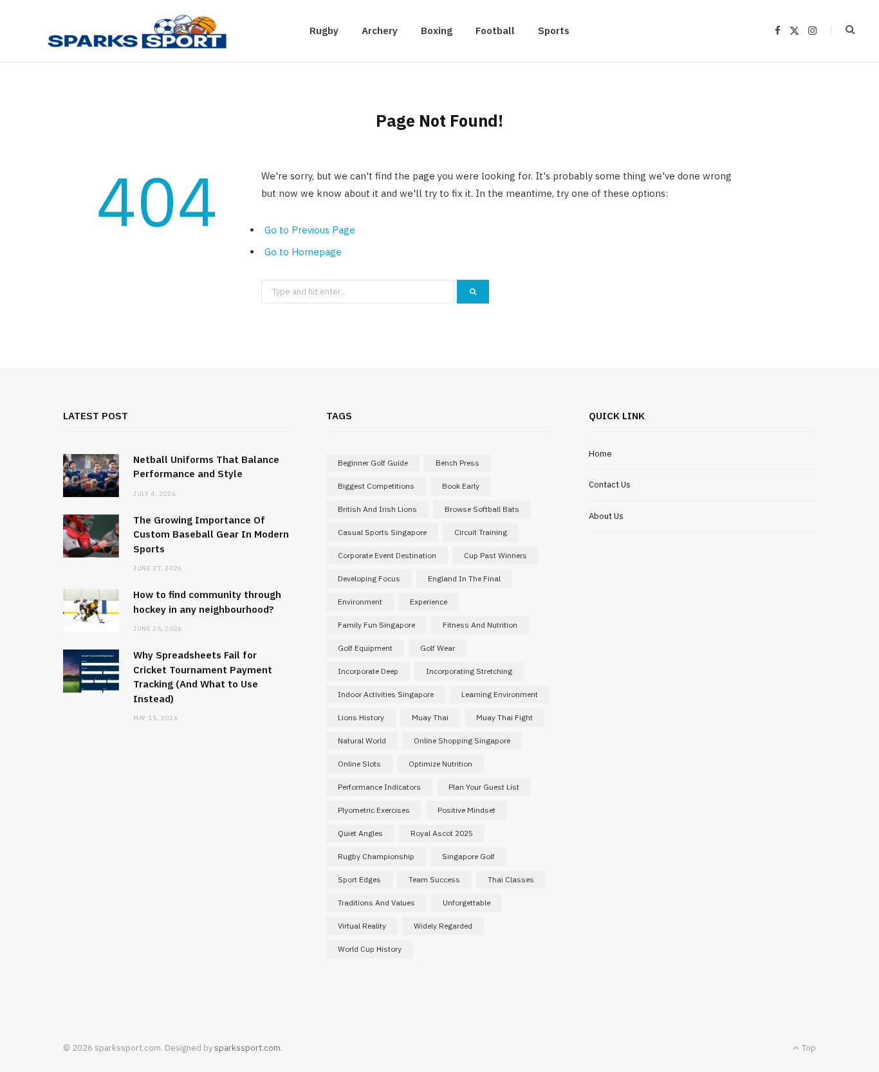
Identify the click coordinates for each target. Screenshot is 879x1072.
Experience (428, 601)
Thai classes (511, 879)
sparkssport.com (247, 1047)
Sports (553, 30)
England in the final (464, 578)
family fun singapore (376, 625)
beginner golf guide (373, 463)
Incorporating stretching (469, 671)
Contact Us (610, 484)
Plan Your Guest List (484, 787)
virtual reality (362, 926)
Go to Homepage (303, 252)
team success (434, 879)
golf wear (437, 648)
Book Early (460, 486)
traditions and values (376, 902)
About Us (606, 516)
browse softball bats (482, 509)
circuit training (480, 532)
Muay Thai (430, 717)
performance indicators (379, 787)
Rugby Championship (376, 856)
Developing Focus (369, 578)
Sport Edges (359, 879)
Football (495, 30)
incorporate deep (368, 671)
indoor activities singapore (386, 694)
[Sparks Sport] (137, 31)
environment (360, 601)
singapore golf (468, 856)
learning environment (499, 694)
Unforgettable (466, 902)
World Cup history (370, 949)
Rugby (324, 30)
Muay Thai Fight (504, 717)
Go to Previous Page (309, 230)
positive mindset (466, 810)
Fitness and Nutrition (480, 625)
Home (600, 453)
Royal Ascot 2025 (442, 833)
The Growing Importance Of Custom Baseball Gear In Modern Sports (211, 534)
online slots (359, 763)
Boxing (436, 30)
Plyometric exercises (374, 810)
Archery (380, 30)
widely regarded (443, 926)
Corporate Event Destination (387, 555)
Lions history (361, 717)
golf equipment (365, 648)
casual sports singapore (382, 532)
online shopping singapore (462, 740)
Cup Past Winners (495, 555)
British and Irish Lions (377, 509)
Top (808, 1047)
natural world (362, 740)
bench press (457, 463)
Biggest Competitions (376, 486)
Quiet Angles (360, 833)
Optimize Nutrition (440, 763)
